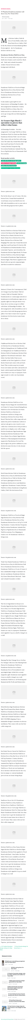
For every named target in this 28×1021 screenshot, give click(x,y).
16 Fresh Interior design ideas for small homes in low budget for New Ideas (16, 1007)
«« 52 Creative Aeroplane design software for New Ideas (6, 948)
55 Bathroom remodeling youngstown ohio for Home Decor (15, 961)
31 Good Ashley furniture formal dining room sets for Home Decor (16, 994)
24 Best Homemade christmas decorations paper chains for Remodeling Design (15, 988)
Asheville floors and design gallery (11, 160)
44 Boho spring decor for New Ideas (17, 968)
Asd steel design (21, 163)
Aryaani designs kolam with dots (10, 168)
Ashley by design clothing (8, 163)
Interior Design (5, 9)
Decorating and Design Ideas (7, 1019)
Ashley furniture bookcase (8, 165)
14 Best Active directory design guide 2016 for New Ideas (17, 981)
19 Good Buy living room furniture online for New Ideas (17, 1000)
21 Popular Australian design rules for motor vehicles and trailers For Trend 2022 (16, 975)
